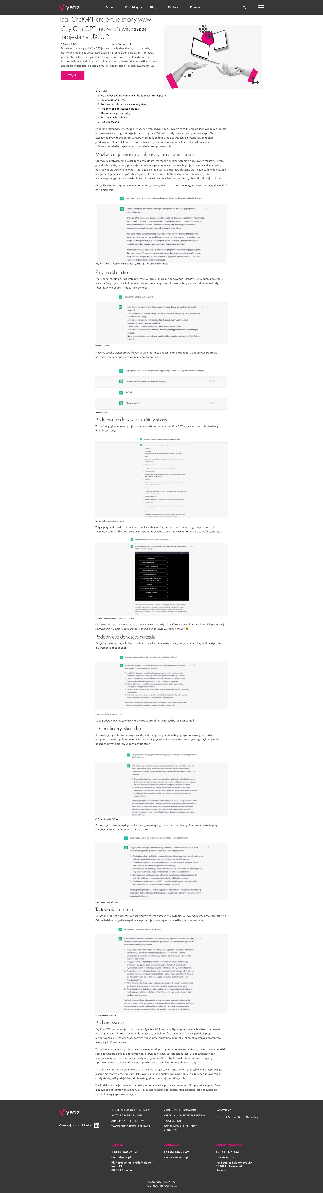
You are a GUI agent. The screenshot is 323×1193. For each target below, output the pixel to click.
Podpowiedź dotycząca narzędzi (120, 109)
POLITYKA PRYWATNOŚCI (162, 1186)
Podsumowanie (110, 122)
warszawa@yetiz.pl (176, 1157)
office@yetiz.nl (225, 1157)
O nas (109, 7)
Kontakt (195, 7)
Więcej (73, 75)
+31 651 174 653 (227, 1152)
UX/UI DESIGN (172, 1121)
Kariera (173, 7)
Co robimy (132, 7)
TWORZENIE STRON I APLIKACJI (131, 1126)
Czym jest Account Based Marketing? (237, 1117)
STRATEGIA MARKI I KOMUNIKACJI (132, 1110)
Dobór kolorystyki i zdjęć (116, 113)
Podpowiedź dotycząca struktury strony (125, 104)
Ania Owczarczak (122, 44)
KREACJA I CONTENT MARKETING (184, 1116)
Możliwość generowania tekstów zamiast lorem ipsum (133, 95)
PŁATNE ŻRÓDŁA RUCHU (126, 1116)
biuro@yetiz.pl (121, 1157)
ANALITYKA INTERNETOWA (127, 1121)
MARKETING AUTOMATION (180, 1110)
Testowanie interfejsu (114, 117)
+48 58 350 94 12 (124, 1152)
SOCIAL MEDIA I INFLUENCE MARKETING (180, 1128)
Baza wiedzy (223, 1110)
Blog (153, 7)
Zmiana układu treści (113, 100)
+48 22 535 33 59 (176, 1152)
